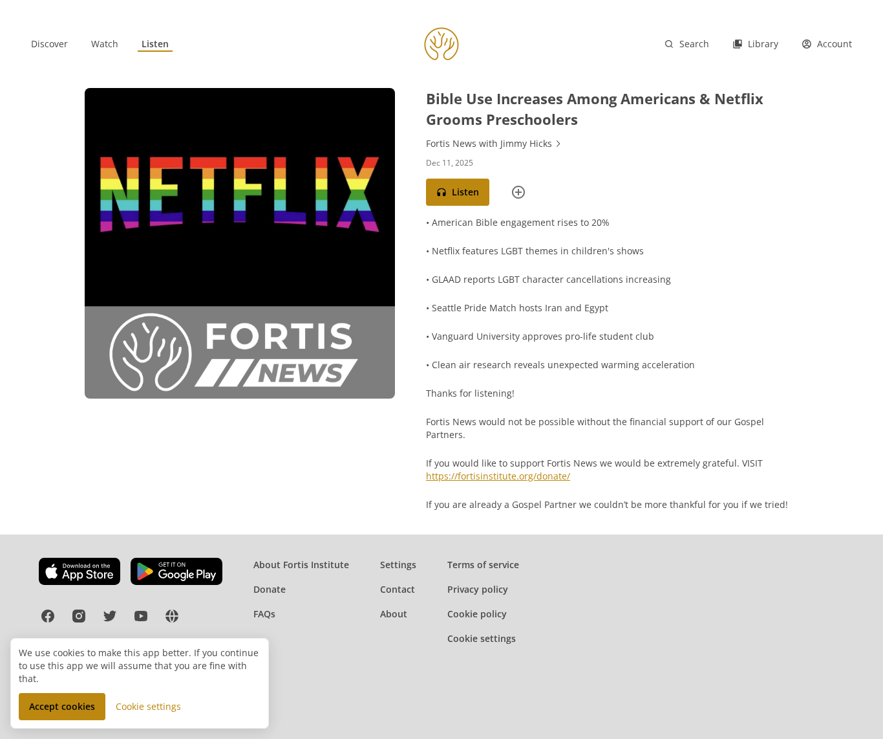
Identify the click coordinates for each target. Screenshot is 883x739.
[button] (457, 192)
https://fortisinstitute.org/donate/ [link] (498, 476)
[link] (49, 44)
